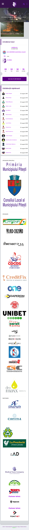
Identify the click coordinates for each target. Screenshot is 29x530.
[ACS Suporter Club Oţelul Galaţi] (4, 52)
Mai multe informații (14, 79)
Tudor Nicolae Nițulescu (10, 144)
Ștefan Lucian (8, 106)
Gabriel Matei (8, 148)
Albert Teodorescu (9, 131)
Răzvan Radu (8, 97)
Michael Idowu (9, 114)
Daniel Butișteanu (9, 118)
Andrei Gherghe (9, 135)
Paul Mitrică (8, 110)
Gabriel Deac (8, 152)
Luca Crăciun (8, 123)
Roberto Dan (8, 127)
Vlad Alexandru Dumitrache (11, 139)
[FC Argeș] (4, 60)
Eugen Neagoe (9, 93)
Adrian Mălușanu (9, 101)
